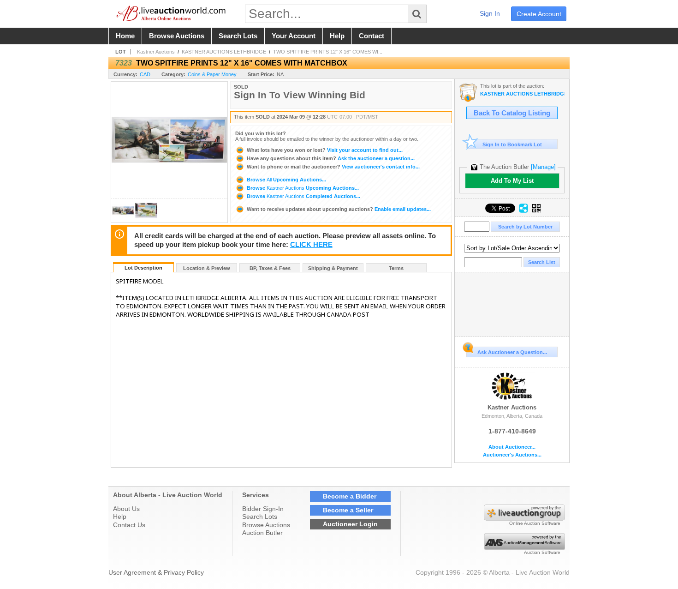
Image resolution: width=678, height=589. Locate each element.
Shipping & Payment (333, 268)
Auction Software (542, 552)
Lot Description (143, 267)
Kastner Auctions (156, 51)
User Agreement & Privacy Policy (156, 572)
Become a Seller (348, 510)
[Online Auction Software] (524, 518)
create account (539, 14)
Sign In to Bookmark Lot (512, 144)
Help (119, 516)
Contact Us (129, 525)
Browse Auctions (266, 525)
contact (371, 36)
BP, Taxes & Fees (270, 268)
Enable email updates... (339, 209)
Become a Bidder (349, 496)
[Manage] (543, 166)
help (337, 36)
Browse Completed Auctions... (302, 196)
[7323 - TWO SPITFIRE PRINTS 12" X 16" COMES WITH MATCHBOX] (123, 219)
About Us (126, 508)
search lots (238, 36)
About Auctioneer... (511, 447)
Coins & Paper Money (212, 74)
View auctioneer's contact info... (333, 166)
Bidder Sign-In (263, 508)
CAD (145, 74)
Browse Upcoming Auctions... (285, 179)
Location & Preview (206, 268)
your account (293, 36)
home (125, 36)
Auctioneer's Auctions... (512, 454)
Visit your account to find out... (325, 150)
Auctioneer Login (350, 524)
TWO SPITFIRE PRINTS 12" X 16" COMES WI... (327, 51)
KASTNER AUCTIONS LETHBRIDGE (224, 51)
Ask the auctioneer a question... (331, 158)
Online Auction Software (534, 523)
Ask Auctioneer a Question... (512, 352)
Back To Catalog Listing (512, 113)
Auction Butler (262, 532)
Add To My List (512, 180)
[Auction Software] (524, 547)
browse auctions (176, 36)
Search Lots (259, 516)
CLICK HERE (311, 244)
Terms (396, 268)
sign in (490, 13)
